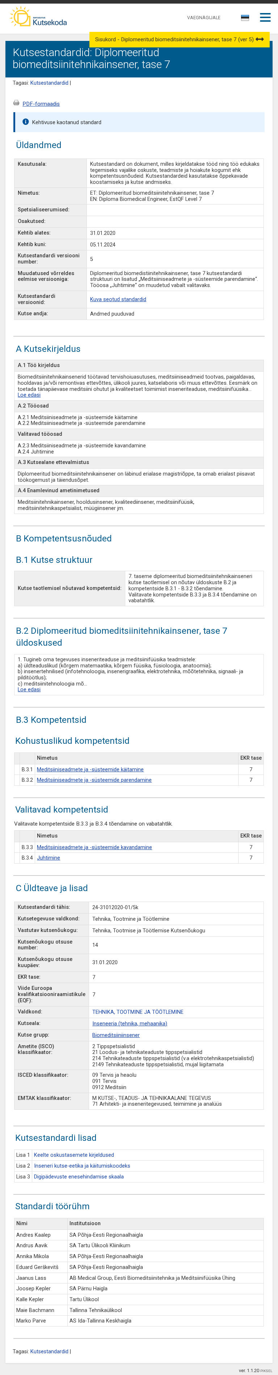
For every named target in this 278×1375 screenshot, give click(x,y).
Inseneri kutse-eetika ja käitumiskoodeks (82, 1166)
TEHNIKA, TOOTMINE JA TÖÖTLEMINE (138, 1012)
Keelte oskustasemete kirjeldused (74, 1155)
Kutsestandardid (49, 83)
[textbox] (244, 19)
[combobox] (246, 20)
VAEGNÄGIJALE (203, 17)
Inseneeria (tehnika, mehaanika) (129, 1024)
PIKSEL (266, 1371)
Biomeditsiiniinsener (116, 1035)
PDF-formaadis (41, 104)
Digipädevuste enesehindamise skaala (79, 1177)
